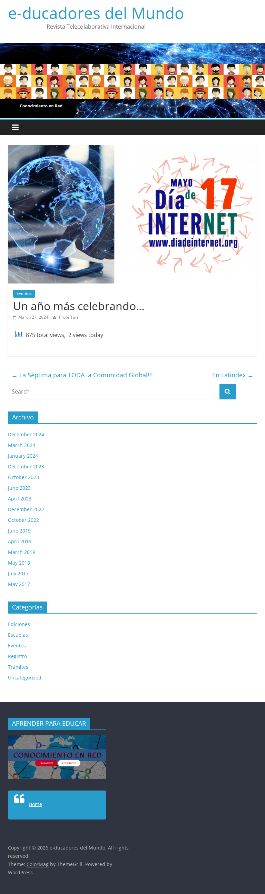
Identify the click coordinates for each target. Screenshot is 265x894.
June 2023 (19, 488)
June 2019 (19, 530)
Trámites (18, 667)
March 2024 (21, 445)
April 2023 (19, 498)
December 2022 (26, 509)
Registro (17, 656)
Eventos (24, 293)
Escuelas (18, 635)
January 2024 (23, 456)
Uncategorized (24, 677)
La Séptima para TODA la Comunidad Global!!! (82, 375)
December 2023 (26, 466)
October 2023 (23, 477)
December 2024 (26, 434)
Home (35, 804)
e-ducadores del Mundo (96, 12)
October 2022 (23, 520)
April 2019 (19, 541)
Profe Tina (69, 317)
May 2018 (19, 562)
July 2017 (18, 573)
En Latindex (233, 375)
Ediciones (19, 624)
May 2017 (19, 584)
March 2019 (21, 552)
